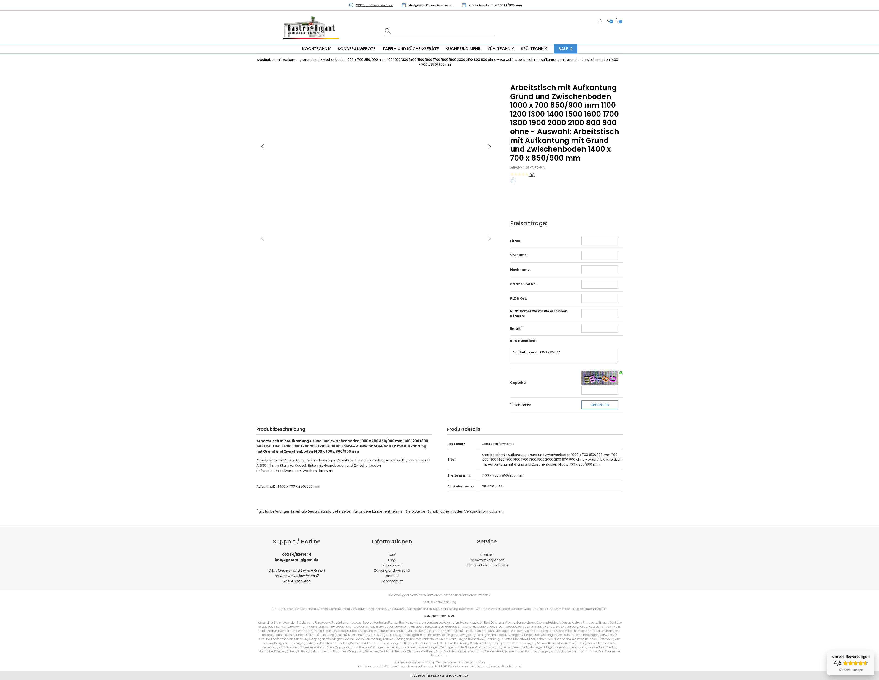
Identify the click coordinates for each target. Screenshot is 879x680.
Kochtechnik (316, 48)
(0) (532, 174)
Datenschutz (392, 580)
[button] (490, 147)
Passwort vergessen (487, 559)
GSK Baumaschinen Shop (374, 5)
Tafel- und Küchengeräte (411, 48)
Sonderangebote (357, 48)
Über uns (392, 575)
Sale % (565, 48)
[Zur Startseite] (312, 41)
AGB (392, 554)
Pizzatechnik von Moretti (487, 565)
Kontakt (487, 554)
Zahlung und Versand (392, 570)
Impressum (392, 565)
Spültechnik (534, 48)
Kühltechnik (500, 48)
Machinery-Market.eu (439, 616)
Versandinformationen (483, 511)
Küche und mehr (463, 48)
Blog (392, 559)
